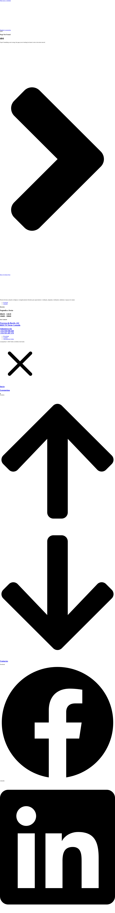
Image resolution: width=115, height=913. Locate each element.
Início (2, 387)
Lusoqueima (5, 390)
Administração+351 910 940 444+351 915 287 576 (7, 331)
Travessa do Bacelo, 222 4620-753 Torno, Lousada (10, 324)
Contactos (4, 661)
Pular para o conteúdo (5, 0)
